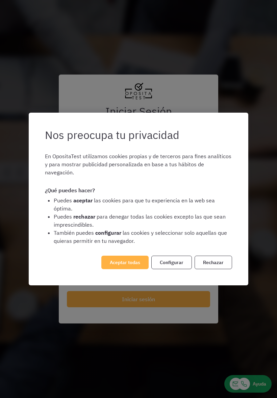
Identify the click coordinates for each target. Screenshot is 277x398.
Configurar (171, 262)
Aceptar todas (125, 262)
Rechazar (213, 262)
